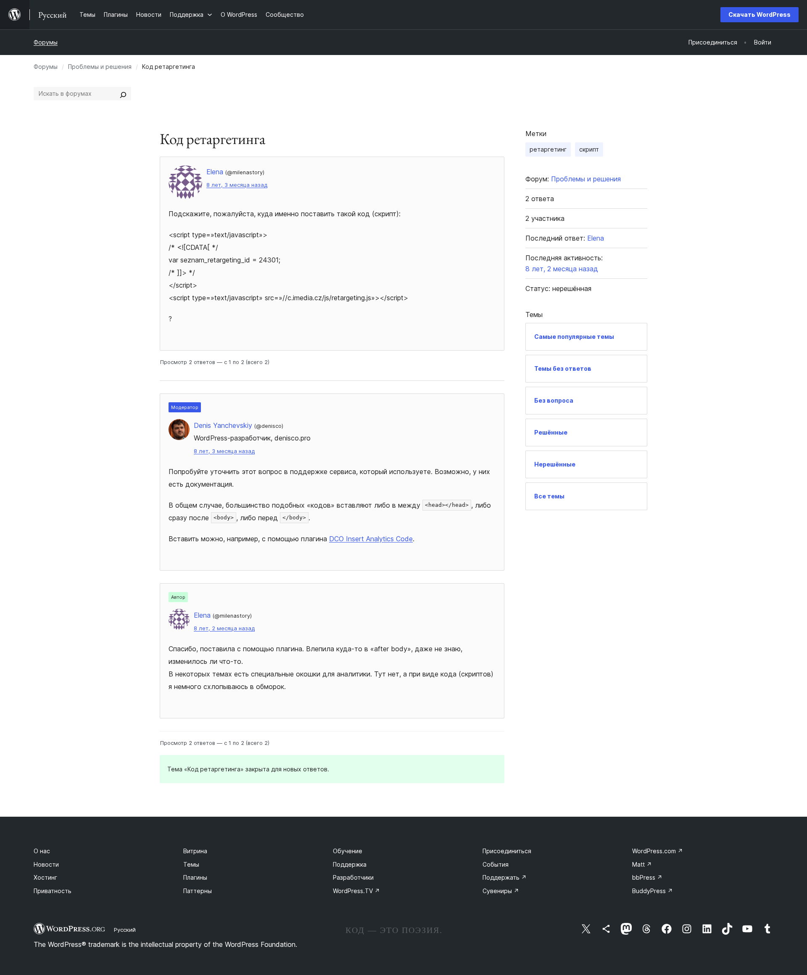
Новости (46, 864)
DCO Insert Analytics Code (371, 539)
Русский (125, 929)
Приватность (52, 890)
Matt (642, 864)
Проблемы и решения (100, 66)
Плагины (195, 877)
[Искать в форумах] (123, 93)
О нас (42, 850)
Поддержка (350, 864)
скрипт (589, 149)
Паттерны (197, 890)
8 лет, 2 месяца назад (224, 628)
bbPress (647, 877)
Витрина (195, 850)
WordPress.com (657, 850)
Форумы (46, 42)
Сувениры (501, 890)
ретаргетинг (548, 149)
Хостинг (45, 877)
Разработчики (353, 877)
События (496, 864)
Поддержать (505, 877)
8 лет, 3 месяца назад (236, 185)
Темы (191, 864)
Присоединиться (507, 850)
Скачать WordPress (759, 14)
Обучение (347, 850)
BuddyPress (652, 890)
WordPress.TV (356, 890)
